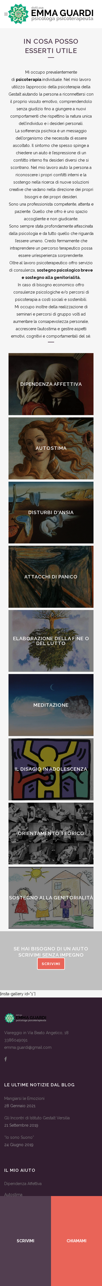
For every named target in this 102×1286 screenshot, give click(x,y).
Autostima (13, 1194)
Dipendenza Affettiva (23, 1183)
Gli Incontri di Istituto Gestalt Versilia (37, 1118)
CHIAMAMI (76, 1241)
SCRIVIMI (51, 964)
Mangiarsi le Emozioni (24, 1098)
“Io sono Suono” (19, 1137)
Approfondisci (51, 402)
